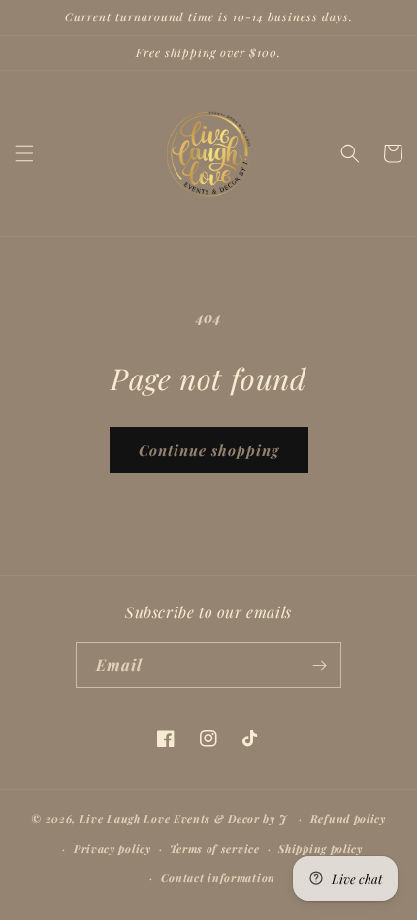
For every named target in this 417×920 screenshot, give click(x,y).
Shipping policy (320, 848)
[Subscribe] (319, 665)
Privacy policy (112, 848)
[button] (24, 153)
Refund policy (348, 818)
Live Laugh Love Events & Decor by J (185, 818)
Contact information (218, 878)
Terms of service (214, 848)
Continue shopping (209, 450)
